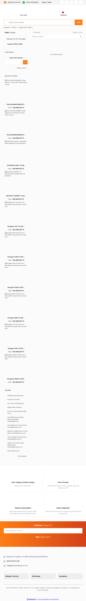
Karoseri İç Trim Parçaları (42, 27)
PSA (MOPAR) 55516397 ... (16, 104)
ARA (78, 22)
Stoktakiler (36, 32)
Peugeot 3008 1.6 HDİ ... (16, 379)
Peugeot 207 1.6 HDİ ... (16, 226)
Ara (25, 62)
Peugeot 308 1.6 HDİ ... (16, 287)
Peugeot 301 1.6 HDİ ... (16, 348)
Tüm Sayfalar (21, 456)
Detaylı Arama (21, 68)
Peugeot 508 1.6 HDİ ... (16, 318)
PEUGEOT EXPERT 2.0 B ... (16, 196)
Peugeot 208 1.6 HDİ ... (16, 257)
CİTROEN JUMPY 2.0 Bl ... (16, 165)
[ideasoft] (31, 599)
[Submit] (80, 531)
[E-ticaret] (42, 599)
